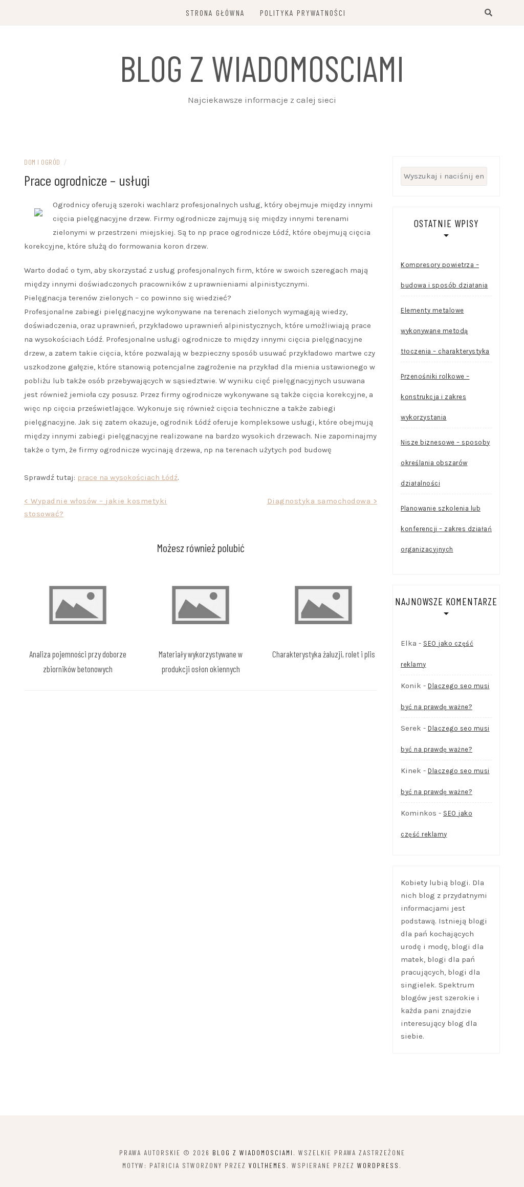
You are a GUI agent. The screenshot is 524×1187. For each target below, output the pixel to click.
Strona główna (215, 12)
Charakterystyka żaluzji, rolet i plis (323, 654)
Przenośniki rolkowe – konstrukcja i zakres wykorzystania (435, 396)
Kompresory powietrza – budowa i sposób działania (444, 275)
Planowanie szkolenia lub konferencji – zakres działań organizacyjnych (446, 528)
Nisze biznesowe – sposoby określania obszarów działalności (445, 462)
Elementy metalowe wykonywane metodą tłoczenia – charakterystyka (445, 330)
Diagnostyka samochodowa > (322, 500)
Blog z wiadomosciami (262, 67)
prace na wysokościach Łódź (127, 477)
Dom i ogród (42, 162)
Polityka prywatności (303, 12)
